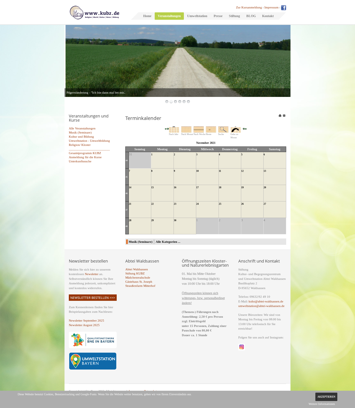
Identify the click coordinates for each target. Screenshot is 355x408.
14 (130, 187)
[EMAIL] (284, 115)
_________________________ (89, 149)
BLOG (251, 16)
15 (152, 187)
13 (265, 171)
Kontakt (268, 16)
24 (197, 203)
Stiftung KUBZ (135, 273)
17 (197, 187)
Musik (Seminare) (80, 132)
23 (175, 203)
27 (265, 203)
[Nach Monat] (186, 129)
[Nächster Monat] (244, 128)
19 (242, 187)
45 (127, 177)
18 (220, 187)
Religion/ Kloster (80, 144)
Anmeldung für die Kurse (85, 157)
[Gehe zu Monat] (236, 129)
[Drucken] (280, 115)
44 (127, 160)
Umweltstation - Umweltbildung (89, 140)
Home (147, 16)
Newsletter (91, 274)
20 (265, 187)
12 (242, 171)
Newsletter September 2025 (86, 320)
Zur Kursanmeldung (249, 7)
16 (175, 187)
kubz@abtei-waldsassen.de (266, 301)
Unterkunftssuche (80, 161)
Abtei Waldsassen (136, 269)
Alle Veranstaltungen (82, 128)
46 (127, 193)
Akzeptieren (326, 396)
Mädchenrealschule (137, 277)
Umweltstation (197, 16)
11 (220, 171)
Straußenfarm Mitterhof (140, 285)
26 (242, 203)
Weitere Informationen (322, 404)
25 (220, 203)
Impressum (271, 7)
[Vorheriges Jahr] (166, 128)
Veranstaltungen (169, 16)
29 (152, 220)
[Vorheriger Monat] (168, 128)
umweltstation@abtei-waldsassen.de (261, 306)
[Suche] (223, 129)
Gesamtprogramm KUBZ (85, 153)
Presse (218, 16)
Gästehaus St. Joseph (138, 281)
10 (197, 171)
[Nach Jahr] (174, 129)
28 (130, 220)
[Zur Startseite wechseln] (94, 12)
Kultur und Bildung (81, 136)
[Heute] (211, 129)
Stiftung (234, 16)
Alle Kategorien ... (168, 241)
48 (127, 226)
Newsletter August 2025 (84, 325)
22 (152, 203)
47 (127, 210)
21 (130, 203)
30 (175, 220)
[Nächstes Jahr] (246, 128)
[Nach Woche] (199, 129)
